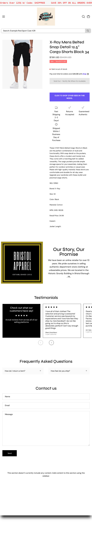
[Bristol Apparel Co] (46, 17)
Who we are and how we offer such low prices (68, 518)
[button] (83, 16)
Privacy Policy (54, 530)
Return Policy (54, 526)
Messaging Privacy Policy (59, 534)
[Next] (51, 342)
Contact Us (53, 522)
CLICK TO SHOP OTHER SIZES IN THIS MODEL (70, 96)
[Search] (88, 31)
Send (10, 453)
